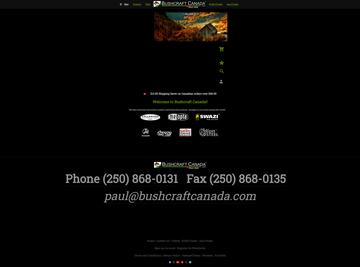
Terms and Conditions (148, 255)
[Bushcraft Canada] (180, 4)
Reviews (207, 255)
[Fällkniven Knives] (150, 121)
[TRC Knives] (164, 137)
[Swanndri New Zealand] (145, 136)
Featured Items (191, 255)
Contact (137, 4)
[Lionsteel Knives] (208, 136)
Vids (148, 4)
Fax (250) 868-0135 (236, 178)
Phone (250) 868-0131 (121, 178)
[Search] (223, 72)
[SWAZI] (207, 121)
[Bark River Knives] (185, 136)
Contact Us (163, 241)
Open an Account (164, 248)
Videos (176, 241)
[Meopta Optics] (178, 120)
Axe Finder (232, 4)
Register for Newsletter (191, 248)
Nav (126, 4)
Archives (220, 255)
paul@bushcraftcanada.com (180, 195)
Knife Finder (216, 4)
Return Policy (172, 255)
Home (151, 241)
